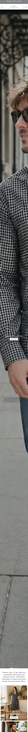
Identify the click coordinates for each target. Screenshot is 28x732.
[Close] (25, 353)
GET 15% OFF (14, 377)
